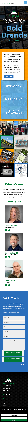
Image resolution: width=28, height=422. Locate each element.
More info (9, 76)
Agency (4, 405)
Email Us (8, 394)
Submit (21, 364)
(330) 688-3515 (9, 398)
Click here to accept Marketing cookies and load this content (13, 353)
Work (4, 404)
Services (4, 402)
